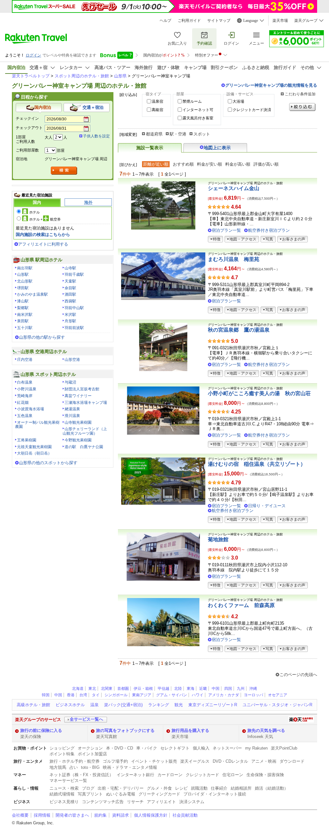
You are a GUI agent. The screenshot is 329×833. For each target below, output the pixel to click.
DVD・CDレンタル (230, 761)
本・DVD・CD (119, 748)
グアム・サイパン (171, 695)
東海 (190, 688)
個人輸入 (201, 748)
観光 (178, 704)
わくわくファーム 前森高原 (241, 605)
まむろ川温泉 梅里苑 (233, 259)
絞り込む (302, 107)
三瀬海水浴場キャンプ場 (86, 402)
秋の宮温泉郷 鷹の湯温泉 (239, 330)
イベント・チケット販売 (154, 761)
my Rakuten (256, 748)
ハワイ (197, 695)
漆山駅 (23, 301)
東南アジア (141, 695)
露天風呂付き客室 (197, 118)
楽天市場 (280, 20)
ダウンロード (292, 761)
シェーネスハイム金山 (233, 188)
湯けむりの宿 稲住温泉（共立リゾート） (257, 464)
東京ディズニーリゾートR (212, 704)
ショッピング (62, 748)
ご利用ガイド (189, 20)
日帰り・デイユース (267, 505)
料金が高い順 (237, 164)
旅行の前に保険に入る (41, 730)
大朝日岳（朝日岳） (34, 453)
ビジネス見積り (64, 801)
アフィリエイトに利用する (43, 244)
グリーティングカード (159, 794)
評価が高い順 (266, 164)
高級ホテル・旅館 (33, 704)
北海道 (78, 688)
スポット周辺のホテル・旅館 (82, 76)
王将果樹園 (26, 440)
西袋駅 (70, 301)
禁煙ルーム (192, 101)
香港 (71, 695)
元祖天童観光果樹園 (34, 447)
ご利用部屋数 (27, 150)
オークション (90, 748)
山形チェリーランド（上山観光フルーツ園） (85, 431)
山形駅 (23, 274)
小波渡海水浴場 (30, 409)
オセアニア (277, 695)
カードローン (169, 774)
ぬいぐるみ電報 (120, 794)
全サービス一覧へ (86, 719)
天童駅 (70, 281)
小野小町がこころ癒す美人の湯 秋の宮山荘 (259, 393)
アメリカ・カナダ (223, 695)
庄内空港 (24, 359)
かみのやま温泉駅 (32, 294)
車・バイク (146, 748)
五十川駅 (24, 327)
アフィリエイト (161, 801)
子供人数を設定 (96, 136)
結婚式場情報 (62, 794)
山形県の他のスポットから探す (48, 462)
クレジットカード (202, 774)
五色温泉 (24, 415)
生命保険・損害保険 (265, 774)
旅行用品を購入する (190, 730)
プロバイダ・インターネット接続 (214, 794)
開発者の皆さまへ (72, 815)
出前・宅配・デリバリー (121, 788)
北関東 (106, 688)
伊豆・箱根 (143, 688)
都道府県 (154, 134)
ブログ (88, 788)
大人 (48, 137)
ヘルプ (165, 20)
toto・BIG (90, 767)
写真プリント (90, 794)
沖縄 (253, 688)
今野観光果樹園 (78, 440)
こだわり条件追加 (300, 94)
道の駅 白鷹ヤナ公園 (84, 447)
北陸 (178, 688)
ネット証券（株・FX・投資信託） (81, 774)
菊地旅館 (218, 539)
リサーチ (135, 801)
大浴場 (238, 101)
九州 (241, 688)
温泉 (94, 704)
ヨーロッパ (253, 695)
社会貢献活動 (185, 815)
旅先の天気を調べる (266, 730)
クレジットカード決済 (252, 110)
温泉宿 (157, 101)
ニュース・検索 (64, 788)
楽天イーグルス (194, 761)
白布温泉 (24, 382)
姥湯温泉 (72, 409)
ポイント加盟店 (92, 753)
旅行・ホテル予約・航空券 (74, 761)
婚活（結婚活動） (271, 788)
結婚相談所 (241, 788)
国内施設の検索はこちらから (43, 234)
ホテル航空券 (45, 219)
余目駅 (70, 288)
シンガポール (116, 695)
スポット (201, 134)
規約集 (100, 815)
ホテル (34, 212)
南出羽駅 (24, 268)
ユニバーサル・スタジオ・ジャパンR (277, 704)
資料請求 (120, 815)
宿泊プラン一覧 (226, 230)
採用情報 (42, 815)
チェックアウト (29, 128)
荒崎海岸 (24, 396)
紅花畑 (23, 402)
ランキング (158, 704)
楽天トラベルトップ (30, 76)
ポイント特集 (62, 753)
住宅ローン (232, 774)
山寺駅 (70, 268)
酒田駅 (70, 294)
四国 (228, 688)
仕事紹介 (219, 788)
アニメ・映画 (263, 761)
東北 (92, 688)
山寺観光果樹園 (78, 422)
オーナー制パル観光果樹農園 (37, 424)
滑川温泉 (72, 415)
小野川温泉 (26, 389)
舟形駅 (70, 321)
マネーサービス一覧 (68, 780)
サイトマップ (218, 20)
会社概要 (20, 815)
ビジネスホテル (70, 704)
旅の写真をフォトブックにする (125, 730)
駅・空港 (178, 134)
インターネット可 (197, 110)
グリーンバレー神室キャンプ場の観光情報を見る (271, 85)
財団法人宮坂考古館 (82, 389)
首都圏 (123, 688)
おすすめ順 (183, 164)
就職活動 (199, 788)
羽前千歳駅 (74, 274)
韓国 (45, 695)
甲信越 (163, 688)
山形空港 (72, 359)
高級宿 (157, 110)
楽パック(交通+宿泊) (123, 704)
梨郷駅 (23, 308)
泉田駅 (23, 321)
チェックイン (27, 118)
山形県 (120, 76)
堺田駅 (23, 288)
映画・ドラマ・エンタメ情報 (130, 767)
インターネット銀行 (135, 774)
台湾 (83, 695)
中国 (215, 688)
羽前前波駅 (74, 327)
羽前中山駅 (74, 308)
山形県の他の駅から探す (42, 337)
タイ (96, 695)
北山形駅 (24, 281)
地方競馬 (57, 767)
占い (73, 767)
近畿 (203, 688)
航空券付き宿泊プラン (269, 230)
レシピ (181, 788)
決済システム (191, 801)
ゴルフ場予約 (115, 761)
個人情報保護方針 (150, 815)
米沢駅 (70, 314)
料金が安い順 (209, 164)
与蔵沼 (70, 382)
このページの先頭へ (298, 674)
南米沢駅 (24, 314)
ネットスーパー (227, 748)
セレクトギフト (175, 748)
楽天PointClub (284, 748)
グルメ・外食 (159, 788)
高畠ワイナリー (78, 396)
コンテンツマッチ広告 (103, 801)
